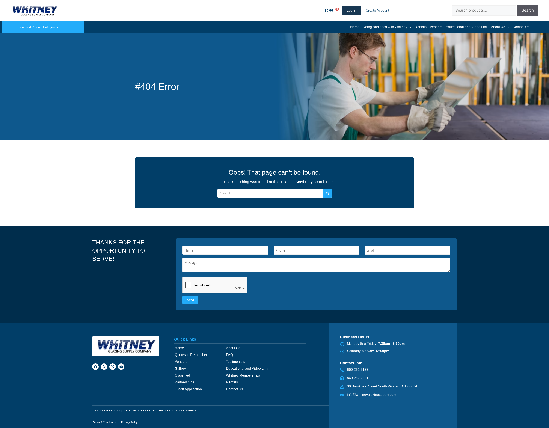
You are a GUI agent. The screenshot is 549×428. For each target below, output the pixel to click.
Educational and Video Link (467, 27)
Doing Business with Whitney (385, 27)
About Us (498, 27)
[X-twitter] (112, 366)
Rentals (421, 27)
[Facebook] (95, 366)
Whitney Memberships (243, 375)
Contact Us (521, 27)
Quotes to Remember (191, 355)
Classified (182, 375)
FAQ (229, 355)
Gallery (180, 368)
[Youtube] (121, 366)
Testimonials (235, 361)
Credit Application (188, 389)
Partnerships (184, 382)
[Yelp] (104, 366)
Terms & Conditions (104, 422)
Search (528, 10)
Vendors (436, 27)
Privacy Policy (129, 422)
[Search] (327, 193)
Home (354, 27)
